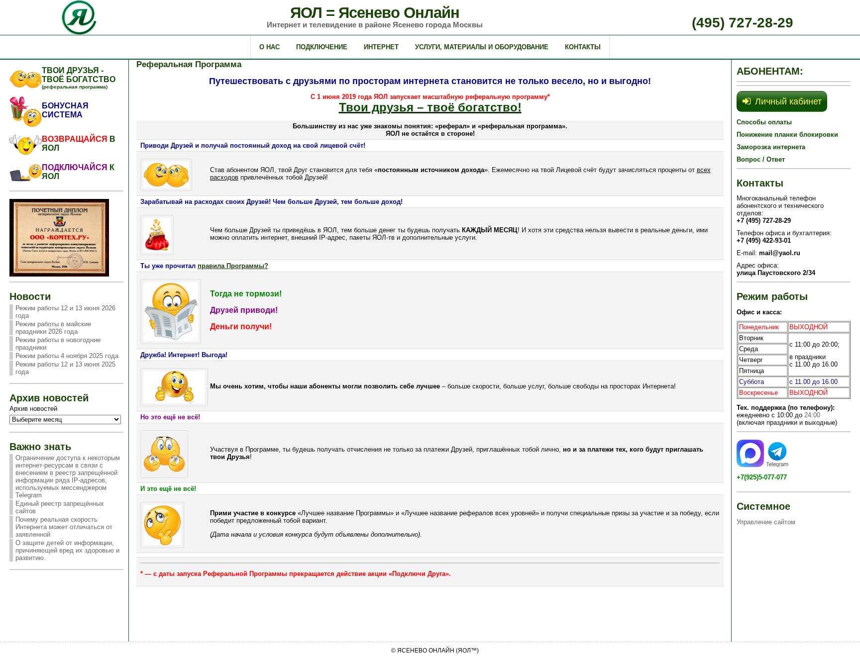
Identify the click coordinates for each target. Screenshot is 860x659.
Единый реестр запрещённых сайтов (59, 507)
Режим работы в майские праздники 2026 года (53, 327)
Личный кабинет (788, 101)
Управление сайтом (766, 522)
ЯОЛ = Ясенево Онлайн (374, 12)
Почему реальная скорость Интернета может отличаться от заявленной (63, 527)
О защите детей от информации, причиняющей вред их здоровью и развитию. (67, 550)
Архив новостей (33, 408)
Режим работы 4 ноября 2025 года (66, 356)
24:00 (812, 415)
